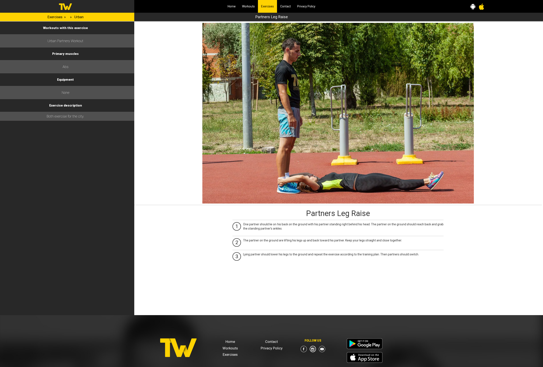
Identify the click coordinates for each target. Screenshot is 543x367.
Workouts (248, 6)
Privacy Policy (306, 6)
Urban (79, 17)
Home (232, 6)
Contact (285, 6)
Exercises (269, 6)
